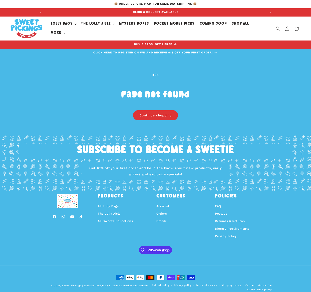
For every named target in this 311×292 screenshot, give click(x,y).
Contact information (258, 285)
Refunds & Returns (230, 221)
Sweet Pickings (71, 285)
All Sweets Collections (115, 221)
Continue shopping (155, 115)
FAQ (218, 206)
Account (162, 206)
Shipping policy (231, 285)
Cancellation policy (259, 289)
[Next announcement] (270, 12)
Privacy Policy (226, 236)
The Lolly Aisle (109, 213)
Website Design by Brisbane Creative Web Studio (116, 285)
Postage (221, 213)
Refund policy (160, 285)
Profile (161, 221)
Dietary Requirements (232, 228)
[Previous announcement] (40, 12)
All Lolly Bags (108, 206)
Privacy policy (183, 285)
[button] (63, 24)
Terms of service (206, 285)
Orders (161, 213)
